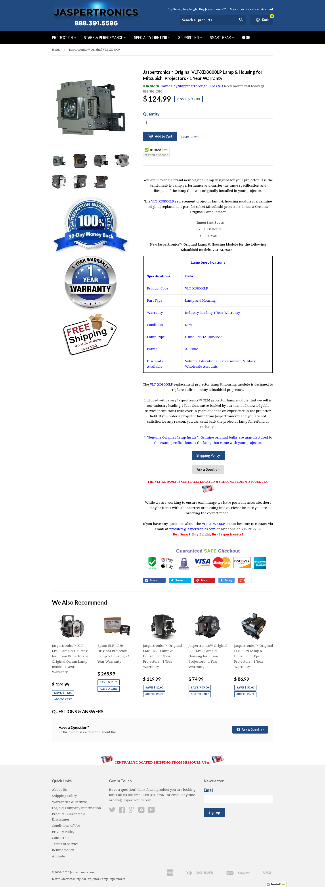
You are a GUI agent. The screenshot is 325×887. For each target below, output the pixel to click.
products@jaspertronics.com (192, 529)
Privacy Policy (63, 832)
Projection (63, 37)
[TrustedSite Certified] (156, 151)
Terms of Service (65, 844)
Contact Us (60, 838)
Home (56, 49)
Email (208, 790)
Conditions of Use (66, 826)
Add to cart (63, 699)
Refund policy (63, 850)
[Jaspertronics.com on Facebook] (122, 811)
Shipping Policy (208, 455)
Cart (267, 18)
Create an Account (259, 9)
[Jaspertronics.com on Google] (131, 811)
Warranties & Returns (70, 802)
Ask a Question (208, 469)
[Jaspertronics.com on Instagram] (141, 811)
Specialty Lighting (151, 37)
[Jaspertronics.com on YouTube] (151, 811)
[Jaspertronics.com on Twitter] (112, 811)
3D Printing (189, 37)
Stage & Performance (104, 37)
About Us (59, 790)
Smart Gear (221, 37)
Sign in (234, 9)
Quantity (151, 114)
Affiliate (58, 856)
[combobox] (213, 20)
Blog (246, 37)
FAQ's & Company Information (76, 808)
